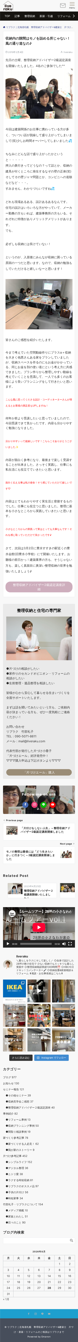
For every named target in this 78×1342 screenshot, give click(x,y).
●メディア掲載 (15, 1210)
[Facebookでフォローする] (25, 805)
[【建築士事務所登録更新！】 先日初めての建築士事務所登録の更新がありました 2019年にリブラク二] (38, 1039)
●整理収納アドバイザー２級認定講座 (29, 1107)
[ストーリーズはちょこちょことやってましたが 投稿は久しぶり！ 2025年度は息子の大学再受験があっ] (63, 991)
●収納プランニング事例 (21, 1125)
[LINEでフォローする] (44, 805)
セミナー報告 (13, 1089)
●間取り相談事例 (16, 1131)
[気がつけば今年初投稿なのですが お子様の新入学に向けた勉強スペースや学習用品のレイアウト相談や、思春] (38, 1015)
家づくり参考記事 (15, 1137)
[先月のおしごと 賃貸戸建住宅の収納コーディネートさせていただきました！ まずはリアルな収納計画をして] (14, 1015)
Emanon (46, 1336)
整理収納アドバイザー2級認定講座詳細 (39, 587)
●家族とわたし (15, 1216)
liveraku (68, 52)
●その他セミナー (17, 1095)
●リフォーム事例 (16, 1119)
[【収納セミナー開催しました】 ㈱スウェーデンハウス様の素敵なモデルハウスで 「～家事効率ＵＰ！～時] (63, 1015)
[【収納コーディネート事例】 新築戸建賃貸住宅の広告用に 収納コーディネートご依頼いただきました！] (14, 1039)
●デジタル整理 (15, 1168)
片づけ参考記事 (15, 1155)
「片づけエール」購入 (39, 772)
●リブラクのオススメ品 (21, 1186)
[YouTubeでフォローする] (53, 805)
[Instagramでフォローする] (34, 805)
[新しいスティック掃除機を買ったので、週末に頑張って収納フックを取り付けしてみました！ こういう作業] (38, 991)
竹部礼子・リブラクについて (23, 1204)
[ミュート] (64, 944)
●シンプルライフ (17, 1162)
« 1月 (6, 1299)
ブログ (9, 1077)
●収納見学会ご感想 (18, 1101)
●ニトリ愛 (13, 1174)
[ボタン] (63, 7)
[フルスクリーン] (70, 944)
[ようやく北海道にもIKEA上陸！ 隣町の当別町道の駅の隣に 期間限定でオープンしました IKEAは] (14, 991)
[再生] (8, 944)
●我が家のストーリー (18, 1149)
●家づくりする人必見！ (21, 1143)
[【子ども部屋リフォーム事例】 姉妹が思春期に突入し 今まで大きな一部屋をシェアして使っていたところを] (63, 1039)
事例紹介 (10, 1113)
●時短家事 (13, 1198)
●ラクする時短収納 (18, 1180)
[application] (39, 927)
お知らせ (11, 1083)
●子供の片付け (15, 1192)
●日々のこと (14, 1222)
